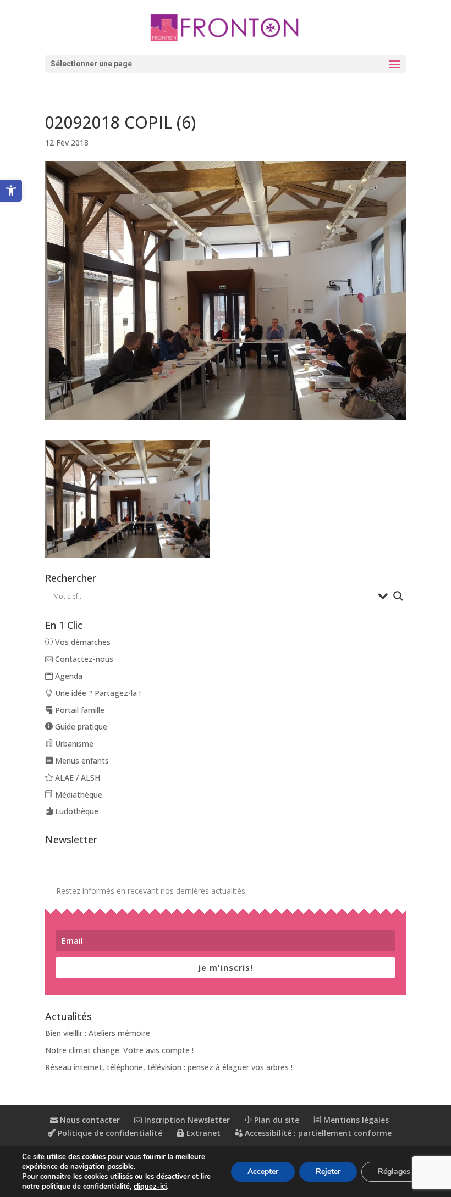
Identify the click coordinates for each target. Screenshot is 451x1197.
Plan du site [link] (275, 1120)
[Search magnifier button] (398, 596)
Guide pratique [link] (80, 726)
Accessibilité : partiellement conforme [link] (317, 1133)
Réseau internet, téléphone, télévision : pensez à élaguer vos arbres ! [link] (169, 1067)
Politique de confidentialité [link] (109, 1133)
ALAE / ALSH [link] (76, 777)
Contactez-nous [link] (83, 659)
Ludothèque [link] (75, 811)
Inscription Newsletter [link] (186, 1120)
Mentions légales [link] (355, 1120)
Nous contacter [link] (89, 1120)
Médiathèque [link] (77, 794)
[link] (11, 191)
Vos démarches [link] (82, 642)
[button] (225, 64)
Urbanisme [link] (73, 743)
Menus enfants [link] (81, 760)
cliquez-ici (150, 1187)
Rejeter (328, 1171)
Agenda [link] (67, 676)
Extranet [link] (202, 1133)
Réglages (394, 1171)
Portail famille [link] (79, 710)
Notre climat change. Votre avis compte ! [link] (119, 1050)
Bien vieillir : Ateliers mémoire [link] (97, 1033)
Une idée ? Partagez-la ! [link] (97, 693)
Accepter (263, 1171)
